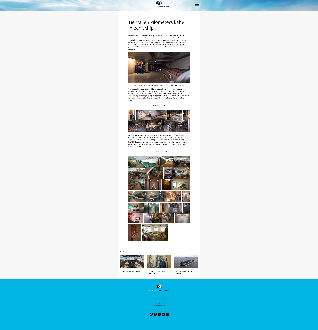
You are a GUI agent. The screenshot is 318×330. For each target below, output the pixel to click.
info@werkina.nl (160, 305)
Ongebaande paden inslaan (131, 271)
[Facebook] (155, 314)
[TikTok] (167, 314)
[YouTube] (163, 314)
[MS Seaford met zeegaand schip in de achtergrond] (186, 261)
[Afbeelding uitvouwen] (131, 115)
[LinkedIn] (159, 314)
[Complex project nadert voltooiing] (159, 261)
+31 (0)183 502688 (160, 303)
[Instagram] (151, 314)
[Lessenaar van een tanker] (132, 261)
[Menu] (197, 5)
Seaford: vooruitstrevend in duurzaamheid (185, 272)
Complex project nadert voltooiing (157, 272)
